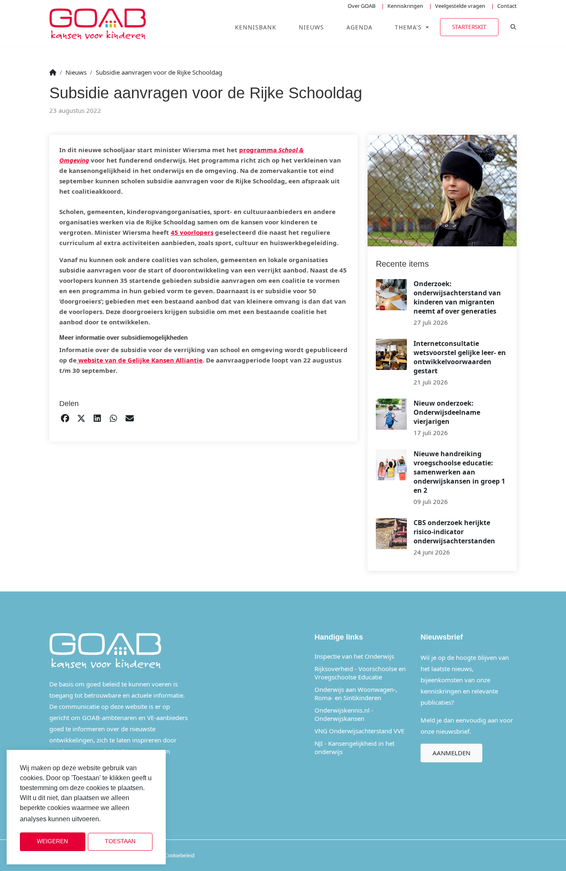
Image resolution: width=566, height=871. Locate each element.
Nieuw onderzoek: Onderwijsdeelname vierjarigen (447, 412)
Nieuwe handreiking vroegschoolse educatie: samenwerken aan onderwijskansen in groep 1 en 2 (459, 472)
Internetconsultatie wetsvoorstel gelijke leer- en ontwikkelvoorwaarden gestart (460, 357)
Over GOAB (361, 6)
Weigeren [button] (52, 841)
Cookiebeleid (179, 855)
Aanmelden (451, 753)
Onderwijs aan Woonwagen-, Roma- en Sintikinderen (355, 693)
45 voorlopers (192, 232)
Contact (507, 6)
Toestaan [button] (120, 841)
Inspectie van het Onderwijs (354, 656)
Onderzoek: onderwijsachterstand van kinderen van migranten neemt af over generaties (457, 297)
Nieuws (311, 27)
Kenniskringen (405, 6)
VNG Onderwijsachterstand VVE (359, 731)
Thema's (409, 27)
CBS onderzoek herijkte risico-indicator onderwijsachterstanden (454, 531)
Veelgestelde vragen (460, 6)
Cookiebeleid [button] (123, 819)
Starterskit (469, 27)
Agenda (359, 27)
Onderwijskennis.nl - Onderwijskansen (343, 714)
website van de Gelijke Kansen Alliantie (140, 360)
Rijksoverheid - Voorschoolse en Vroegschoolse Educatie (360, 672)
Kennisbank (255, 27)
